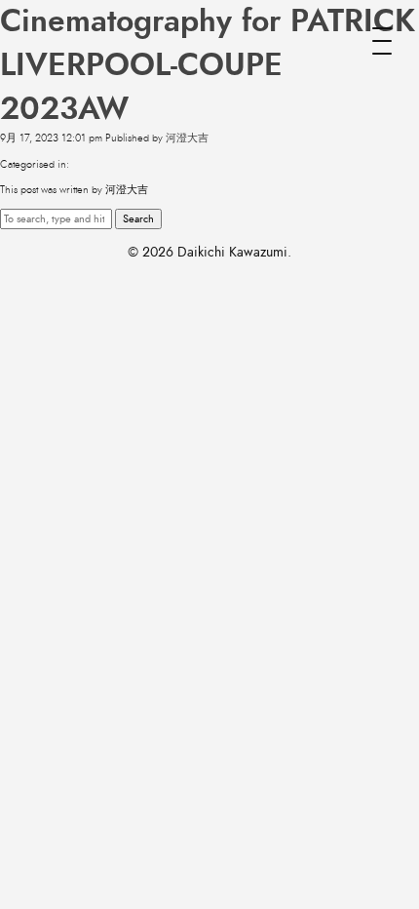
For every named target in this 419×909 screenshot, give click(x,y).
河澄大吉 (187, 138)
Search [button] (138, 219)
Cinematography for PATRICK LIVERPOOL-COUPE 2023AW (207, 65)
